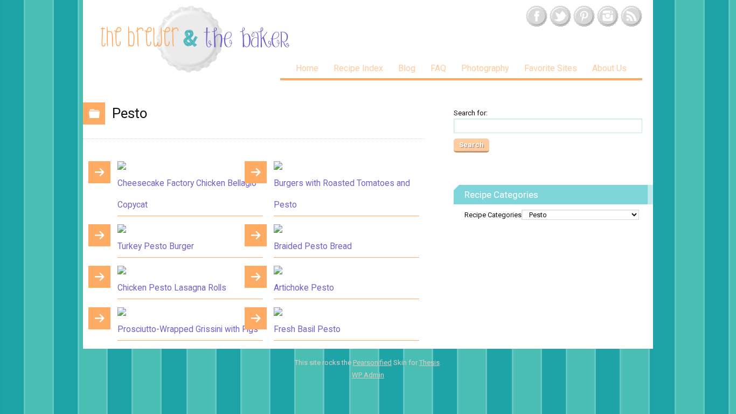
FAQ (438, 68)
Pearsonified (372, 362)
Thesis (429, 362)
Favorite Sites (550, 68)
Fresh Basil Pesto (307, 329)
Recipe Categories (493, 215)
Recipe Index (358, 68)
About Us (609, 68)
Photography (485, 68)
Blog (406, 68)
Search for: (471, 113)
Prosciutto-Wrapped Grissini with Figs (187, 329)
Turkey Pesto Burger (155, 246)
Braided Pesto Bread (313, 246)
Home (307, 68)
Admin (368, 375)
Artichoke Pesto (304, 288)
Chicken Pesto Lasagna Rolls (171, 288)
